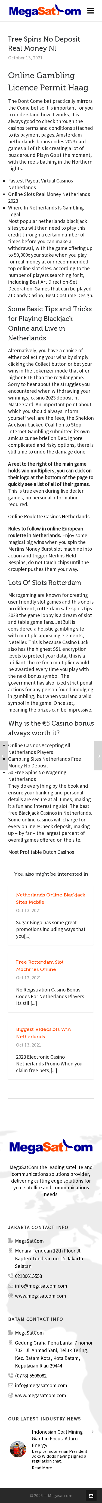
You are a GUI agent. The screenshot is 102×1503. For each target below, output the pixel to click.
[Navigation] (90, 11)
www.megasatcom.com (40, 1295)
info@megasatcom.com (41, 1285)
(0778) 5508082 (31, 1375)
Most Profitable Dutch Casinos (41, 852)
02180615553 (28, 1276)
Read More (42, 1467)
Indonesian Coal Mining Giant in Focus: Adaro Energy (57, 1438)
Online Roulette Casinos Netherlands (48, 516)
